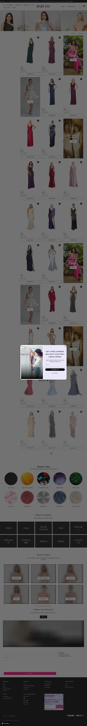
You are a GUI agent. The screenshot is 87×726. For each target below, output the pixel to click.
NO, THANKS (55, 373)
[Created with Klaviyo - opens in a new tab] (43, 380)
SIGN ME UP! (55, 369)
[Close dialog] (65, 346)
